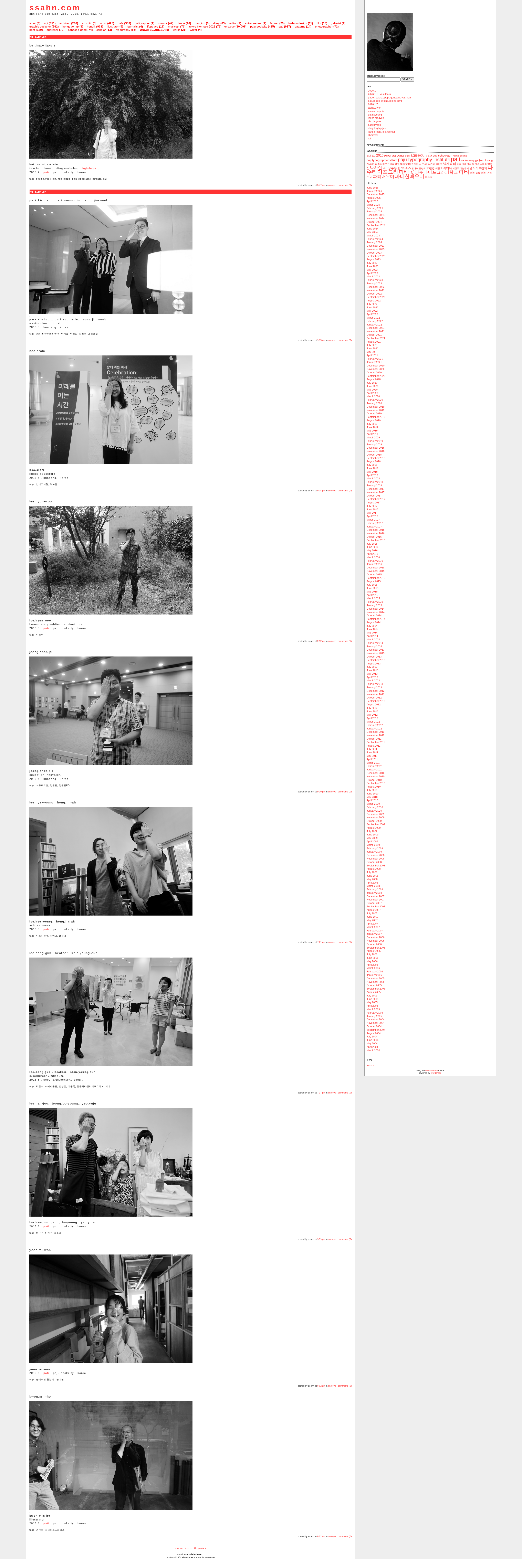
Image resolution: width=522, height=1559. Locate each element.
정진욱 (82, 333)
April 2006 (372, 964)
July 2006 (372, 954)
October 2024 (374, 222)
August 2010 (374, 786)
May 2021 (372, 352)
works (176, 29)
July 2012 (372, 708)
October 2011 (374, 738)
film (319, 23)
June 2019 (372, 427)
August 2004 (374, 1033)
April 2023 (372, 273)
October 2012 (374, 697)
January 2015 (374, 605)
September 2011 (376, 742)
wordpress (436, 1073)
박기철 (65, 333)
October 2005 (374, 985)
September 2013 (376, 660)
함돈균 (428, 177)
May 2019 (372, 430)
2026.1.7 (373, 104)
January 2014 (374, 646)
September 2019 (376, 417)
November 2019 (376, 410)
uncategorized (152, 29)
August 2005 (374, 992)
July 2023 (372, 262)
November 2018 (376, 451)
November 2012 (376, 694)
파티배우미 (383, 176)
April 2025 (372, 201)
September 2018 (376, 458)
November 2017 (376, 492)
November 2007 (376, 899)
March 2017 (373, 519)
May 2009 (372, 838)
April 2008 (372, 882)
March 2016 (373, 557)
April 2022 (372, 314)
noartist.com (431, 1070)
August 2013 (374, 663)
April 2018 (372, 475)
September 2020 (376, 376)
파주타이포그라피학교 (436, 172)
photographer (324, 26)
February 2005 (375, 1012)
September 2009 (376, 824)
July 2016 (372, 543)
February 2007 (375, 930)
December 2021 (376, 328)
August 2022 (374, 300)
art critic (87, 23)
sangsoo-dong (77, 29)
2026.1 (372, 90)
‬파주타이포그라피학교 (387, 164)
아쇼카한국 (42, 936)
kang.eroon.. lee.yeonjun (382, 131)
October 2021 (374, 334)
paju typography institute (86, 179)
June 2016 (372, 547)
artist (103, 23)
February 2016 (375, 560)
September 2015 (376, 578)
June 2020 (372, 386)
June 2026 (372, 187)
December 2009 (376, 814)
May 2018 (372, 471)
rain (370, 138)
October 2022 (374, 293)
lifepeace (152, 26)
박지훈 (483, 164)
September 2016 (376, 540)
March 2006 (373, 968)
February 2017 (375, 523)
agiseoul (417, 155)
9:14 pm (321, 490)
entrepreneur (253, 23)
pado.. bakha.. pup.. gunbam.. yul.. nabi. (390, 97)
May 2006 (372, 961)
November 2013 (376, 653)
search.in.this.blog (376, 76)
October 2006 (374, 944)
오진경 (430, 168)
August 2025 (374, 197)
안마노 (414, 168)
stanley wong (467, 160)
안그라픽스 (404, 168)
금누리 (423, 163)
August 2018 (374, 461)
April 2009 (372, 841)
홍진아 (62, 936)
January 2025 (374, 211)
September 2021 (376, 338)
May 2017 (372, 512)
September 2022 (376, 297)
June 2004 (372, 1040)
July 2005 (372, 995)
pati (281, 26)
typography (123, 29)
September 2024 (376, 225)
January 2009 (374, 851)
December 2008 (376, 855)
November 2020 (376, 369)
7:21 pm (321, 942)
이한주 (48, 1233)
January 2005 (374, 1016)
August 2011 (373, 745)
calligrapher (142, 23)
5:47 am (321, 185)
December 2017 (376, 489)
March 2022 (373, 317)
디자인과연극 (464, 164)
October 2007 (374, 903)
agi (46, 23)
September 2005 (376, 988)
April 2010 (372, 800)
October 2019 (374, 413)
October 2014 (374, 615)
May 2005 (372, 1002)
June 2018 (372, 468)
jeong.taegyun (376, 118)
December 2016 (376, 529)
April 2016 (372, 554)
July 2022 (372, 304)
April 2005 (372, 1005)
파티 (463, 172)
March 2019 (373, 437)
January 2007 (374, 933)
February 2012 (375, 725)
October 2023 (374, 252)
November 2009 (376, 817)
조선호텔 (93, 333)
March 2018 (373, 478)
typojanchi (480, 160)
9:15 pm (321, 340)
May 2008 (372, 879)
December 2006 (376, 937)
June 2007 (372, 916)
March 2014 (373, 639)
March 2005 (373, 1009)
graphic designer (40, 26)
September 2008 (376, 865)
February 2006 (375, 971)
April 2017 (372, 516)
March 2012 (373, 721)
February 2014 (375, 643)
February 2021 (375, 358)
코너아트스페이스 (55, 1530)
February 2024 (375, 239)
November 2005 (376, 982)
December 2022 (376, 287)
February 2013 (375, 684)
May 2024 (372, 232)
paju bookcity (258, 26)
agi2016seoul (382, 155)
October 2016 (374, 536)
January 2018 (374, 485)
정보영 (57, 1233)
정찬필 (53, 785)
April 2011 (372, 759)
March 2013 (373, 680)
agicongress (401, 155)
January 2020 (374, 403)
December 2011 (375, 731)
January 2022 (374, 324)
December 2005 (376, 978)
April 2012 (372, 718)
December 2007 (376, 896)
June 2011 (372, 752)
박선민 (73, 333)
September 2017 (376, 499)
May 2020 (372, 389)
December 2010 (376, 773)
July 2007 (372, 913)
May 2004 (372, 1043)
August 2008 (374, 868)
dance (181, 23)
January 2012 (374, 728)
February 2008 (375, 889)
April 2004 (372, 1047)
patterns (300, 26)
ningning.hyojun (377, 128)
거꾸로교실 (42, 785)
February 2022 (375, 321)
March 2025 (373, 204)
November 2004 (376, 1023)
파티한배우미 (409, 176)
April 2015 (372, 595)
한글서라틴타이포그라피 (90, 1086)
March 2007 (373, 927)
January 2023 (374, 283)
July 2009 (372, 831)
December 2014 (376, 608)
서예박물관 (51, 1086)
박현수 (39, 1086)
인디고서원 (42, 484)
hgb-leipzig (91, 168)
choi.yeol (373, 135)
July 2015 (372, 584)
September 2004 (376, 1029)
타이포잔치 (480, 168)
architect (64, 23)
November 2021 (376, 331)
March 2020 (373, 396)
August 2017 (374, 502)
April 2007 (372, 923)
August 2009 (374, 827)
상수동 (392, 168)
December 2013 (376, 649)
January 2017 (374, 526)
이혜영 (53, 936)
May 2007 (372, 920)
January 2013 (374, 687)
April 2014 (372, 636)
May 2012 (372, 714)
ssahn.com (55, 7)
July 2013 (372, 666)
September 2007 (376, 906)
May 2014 (372, 632)
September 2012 (376, 701)
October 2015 (374, 574)
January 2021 (374, 362)
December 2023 (376, 245)
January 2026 (374, 191)
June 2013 (372, 670)
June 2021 (372, 348)
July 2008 (372, 872)
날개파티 (449, 163)
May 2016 (372, 550)
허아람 (53, 484)
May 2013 (372, 673)
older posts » (199, 1548)
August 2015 (374, 581)
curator (162, 23)
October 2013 (374, 656)
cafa (120, 23)
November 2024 (376, 218)
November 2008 (376, 858)
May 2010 (372, 797)
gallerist (336, 23)
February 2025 (375, 208)
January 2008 (374, 892)
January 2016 (374, 564)
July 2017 (372, 506)
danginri (200, 23)
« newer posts (182, 1548)
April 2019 (372, 434)
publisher (52, 29)
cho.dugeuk (374, 121)
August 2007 (374, 910)
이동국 (71, 1086)
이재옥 (447, 168)
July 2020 (372, 382)
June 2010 (372, 793)
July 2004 (372, 1036)
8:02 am (321, 1386)
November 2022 (376, 290)
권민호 (39, 1530)
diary (216, 23)
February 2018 (375, 482)
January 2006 (374, 975)
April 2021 (372, 355)
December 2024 (376, 215)
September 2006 (376, 947)
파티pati (475, 172)
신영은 (62, 1086)
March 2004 (373, 1050)
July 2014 (372, 625)
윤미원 (60, 1379)
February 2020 (375, 399)
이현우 (39, 634)
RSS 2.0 (370, 1066)
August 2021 (374, 341)
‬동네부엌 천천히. (45, 1379)
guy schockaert (442, 155)
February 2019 (375, 441)
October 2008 (374, 862)
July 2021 (372, 345)
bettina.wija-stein (46, 179)
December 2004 (376, 1019)
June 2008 (372, 875)
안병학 (422, 168)
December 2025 (376, 194)
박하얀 (376, 167)
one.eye (229, 26)
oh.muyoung (375, 114)
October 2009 (374, 821)
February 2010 (375, 807)
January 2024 (374, 242)
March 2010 (373, 803)
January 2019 (374, 444)
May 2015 (372, 591)
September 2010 (376, 783)
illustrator (113, 26)
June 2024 (372, 228)
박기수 (475, 164)
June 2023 (372, 266)
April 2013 (372, 677)
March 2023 (373, 276)
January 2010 (374, 810)
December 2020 (376, 365)
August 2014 (374, 622)
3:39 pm (321, 1239)
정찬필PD (64, 785)
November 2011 (375, 735)
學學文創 (405, 163)
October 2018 (374, 454)
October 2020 (374, 372)
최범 (469, 168)
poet (32, 29)
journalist (132, 26)
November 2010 (376, 776)
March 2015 (373, 598)
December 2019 (376, 406)
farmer (274, 23)
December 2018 (376, 447)
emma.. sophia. (376, 111)
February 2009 (375, 848)
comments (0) (345, 185)
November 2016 (376, 533)
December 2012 (376, 691)
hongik (91, 26)
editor (233, 23)
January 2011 (374, 769)
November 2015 (376, 571)
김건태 (431, 164)
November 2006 (376, 940)
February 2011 (375, 766)
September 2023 (376, 256)
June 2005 (372, 999)
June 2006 (372, 958)
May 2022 (372, 310)
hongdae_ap (70, 26)
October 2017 (374, 495)
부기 (385, 168)
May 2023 (372, 269)
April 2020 (372, 393)
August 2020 (374, 379)
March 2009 (373, 845)
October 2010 (374, 780)
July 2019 (372, 424)
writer (193, 29)
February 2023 (375, 280)
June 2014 (372, 629)
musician (173, 26)
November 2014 (376, 612)
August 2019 (374, 420)
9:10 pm (321, 791)
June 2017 (372, 509)
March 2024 (373, 235)
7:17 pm (321, 1092)
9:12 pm (321, 641)
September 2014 (376, 619)
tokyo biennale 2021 (202, 26)
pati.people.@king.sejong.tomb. (385, 100)
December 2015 (376, 567)
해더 (107, 1086)
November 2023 (376, 249)
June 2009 (372, 834)
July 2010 (372, 790)
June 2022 (372, 307)
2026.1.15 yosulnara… (380, 94)
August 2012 (374, 704)
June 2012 (372, 711)
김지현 (439, 164)
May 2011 (372, 756)
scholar (101, 29)
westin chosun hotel (48, 333)
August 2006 (374, 951)
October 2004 (374, 1026)
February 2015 (375, 601)
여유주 (39, 1233)
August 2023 (374, 259)
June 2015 (372, 588)
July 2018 (372, 464)
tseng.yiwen (374, 107)
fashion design (297, 23)
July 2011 (372, 749)
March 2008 (373, 886)
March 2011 (373, 762)
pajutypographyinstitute (382, 160)
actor (32, 23)
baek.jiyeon (374, 125)
